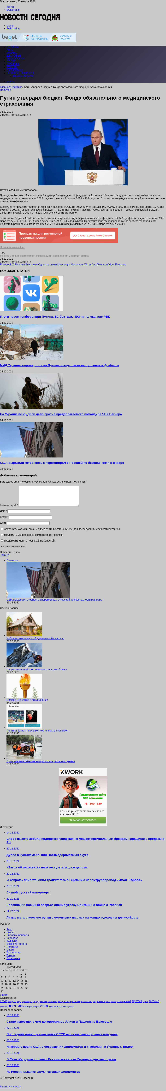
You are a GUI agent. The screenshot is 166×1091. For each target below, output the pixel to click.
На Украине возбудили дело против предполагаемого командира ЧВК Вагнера (61, 414)
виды (19, 1002)
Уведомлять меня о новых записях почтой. (29, 540)
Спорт (11, 61)
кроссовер (76, 1001)
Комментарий (9, 505)
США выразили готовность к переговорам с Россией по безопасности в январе (62, 462)
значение (52, 1001)
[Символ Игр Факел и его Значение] (24, 697)
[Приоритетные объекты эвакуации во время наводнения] (24, 758)
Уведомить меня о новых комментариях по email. (33, 534)
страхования (60, 255)
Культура (12, 64)
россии (15, 1005)
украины (62, 1006)
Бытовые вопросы (20, 73)
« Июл (3, 995)
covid (3, 1001)
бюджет (4, 255)
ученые (71, 1007)
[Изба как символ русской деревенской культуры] (24, 635)
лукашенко (87, 1001)
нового (113, 1002)
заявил (43, 1001)
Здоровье (13, 55)
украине (52, 1006)
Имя (3, 511)
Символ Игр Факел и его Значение (27, 700)
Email (4, 517)
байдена (12, 1001)
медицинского (18, 255)
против (137, 1001)
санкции (27, 1006)
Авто (9, 49)
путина (154, 1001)
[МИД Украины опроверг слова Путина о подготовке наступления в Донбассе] (31, 359)
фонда (85, 255)
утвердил (74, 255)
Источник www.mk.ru (12, 247)
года (32, 1001)
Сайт (3, 522)
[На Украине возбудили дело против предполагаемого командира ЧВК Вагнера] (31, 407)
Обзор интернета (23, 76)
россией (3, 1007)
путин (48, 255)
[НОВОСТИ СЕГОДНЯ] (30, 20)
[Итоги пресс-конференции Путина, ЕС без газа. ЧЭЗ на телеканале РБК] (31, 310)
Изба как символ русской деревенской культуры (35, 638)
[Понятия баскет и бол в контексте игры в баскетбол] (24, 727)
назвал (101, 1001)
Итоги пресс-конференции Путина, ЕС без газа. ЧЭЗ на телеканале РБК (55, 316)
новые (120, 1001)
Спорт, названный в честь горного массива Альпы (36, 669)
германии (26, 1002)
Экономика (14, 70)
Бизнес (12, 52)
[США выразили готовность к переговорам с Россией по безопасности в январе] (31, 456)
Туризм (11, 67)
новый (127, 1001)
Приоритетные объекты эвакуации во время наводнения (40, 761)
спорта (36, 1007)
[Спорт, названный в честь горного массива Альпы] (24, 666)
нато (108, 1001)
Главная (5, 87)
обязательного (36, 255)
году (37, 1002)
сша (44, 1006)
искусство (64, 1001)
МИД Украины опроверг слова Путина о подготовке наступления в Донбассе (59, 365)
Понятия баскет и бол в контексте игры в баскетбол (37, 730)
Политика (16, 87)
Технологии (15, 58)
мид (94, 1001)
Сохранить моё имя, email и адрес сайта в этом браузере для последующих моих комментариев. (62, 529)
